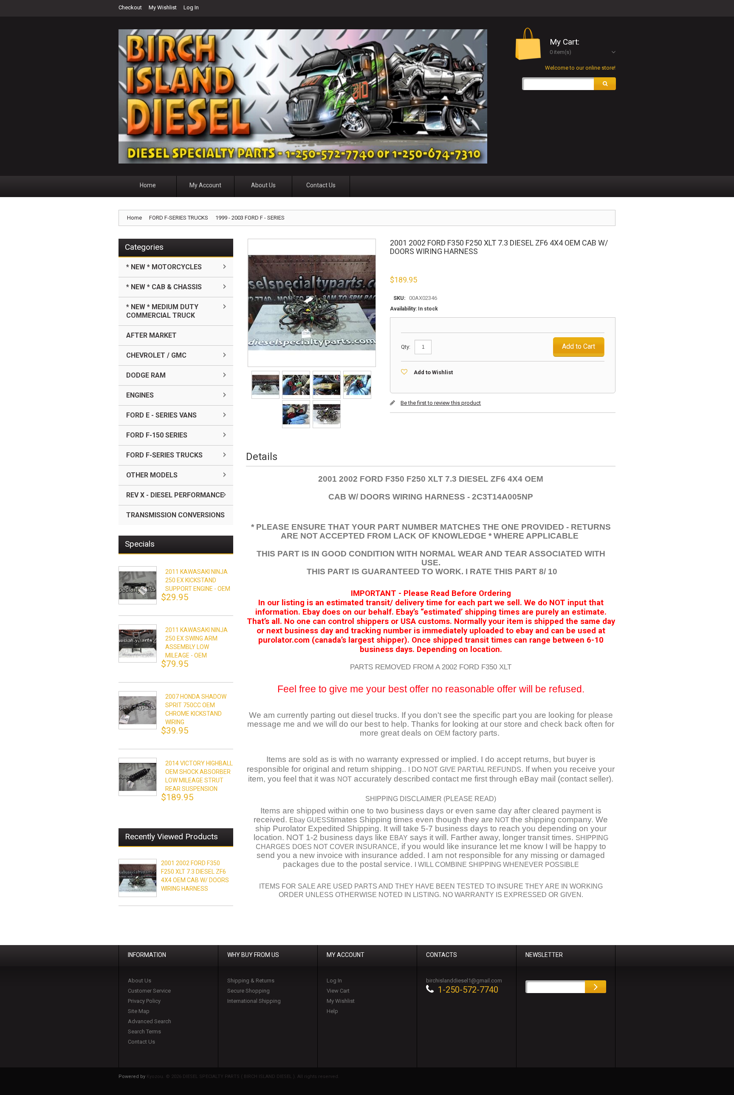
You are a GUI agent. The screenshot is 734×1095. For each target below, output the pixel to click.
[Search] (605, 83)
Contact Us (141, 1042)
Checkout (130, 7)
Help (332, 1011)
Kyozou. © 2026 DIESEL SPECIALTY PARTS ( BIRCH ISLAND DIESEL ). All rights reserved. (243, 1076)
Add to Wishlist (433, 372)
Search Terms (144, 1031)
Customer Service (149, 991)
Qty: (405, 347)
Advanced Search (149, 1021)
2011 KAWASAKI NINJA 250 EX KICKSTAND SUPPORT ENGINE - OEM (197, 580)
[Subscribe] (595, 986)
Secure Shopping (248, 991)
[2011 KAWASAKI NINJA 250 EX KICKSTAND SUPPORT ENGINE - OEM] (138, 585)
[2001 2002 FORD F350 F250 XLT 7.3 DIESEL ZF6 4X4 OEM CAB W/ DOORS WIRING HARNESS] (266, 373)
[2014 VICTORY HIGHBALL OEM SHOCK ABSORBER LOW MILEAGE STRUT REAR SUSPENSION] (138, 777)
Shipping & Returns (250, 980)
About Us (139, 980)
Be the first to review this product (441, 403)
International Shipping (254, 1001)
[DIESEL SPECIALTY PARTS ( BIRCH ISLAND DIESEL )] (303, 96)
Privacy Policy (144, 1001)
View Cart (338, 991)
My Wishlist (163, 7)
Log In (191, 7)
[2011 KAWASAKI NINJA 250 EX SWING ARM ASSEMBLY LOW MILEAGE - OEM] (138, 643)
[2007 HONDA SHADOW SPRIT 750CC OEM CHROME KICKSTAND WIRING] (138, 710)
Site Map (139, 1011)
